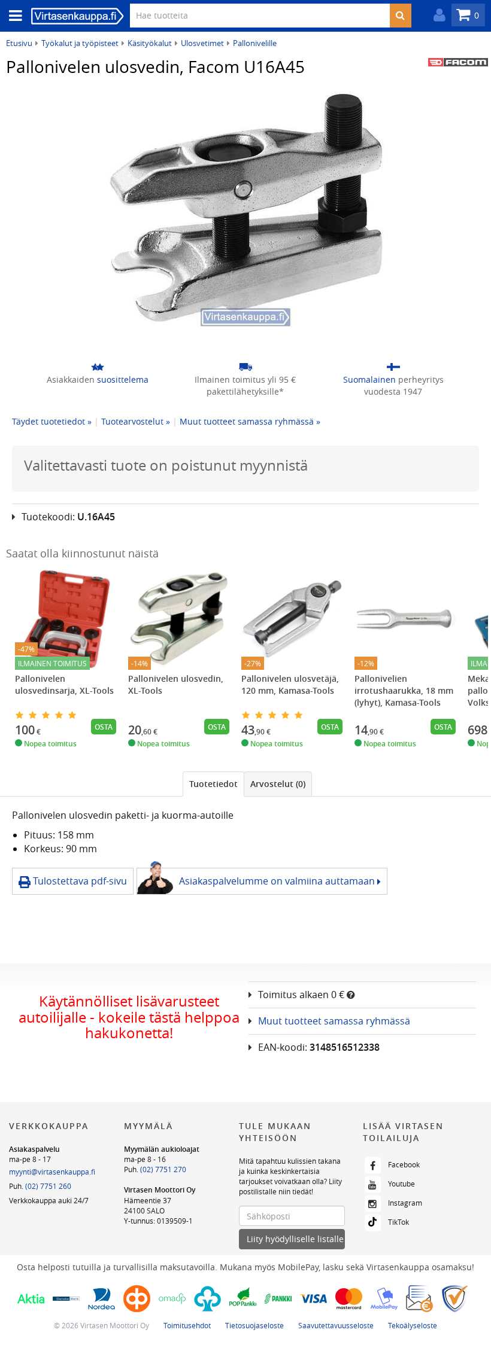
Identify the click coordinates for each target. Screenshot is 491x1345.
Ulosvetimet (202, 43)
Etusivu (19, 43)
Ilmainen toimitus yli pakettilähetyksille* (245, 385)
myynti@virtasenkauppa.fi (52, 1171)
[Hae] (400, 16)
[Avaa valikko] (12, 16)
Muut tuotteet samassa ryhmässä (334, 1020)
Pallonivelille (255, 43)
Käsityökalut (150, 43)
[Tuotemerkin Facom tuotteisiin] (458, 62)
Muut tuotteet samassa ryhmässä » (250, 421)
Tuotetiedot (213, 783)
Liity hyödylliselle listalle (295, 1239)
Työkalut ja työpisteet (80, 43)
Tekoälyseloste (412, 1325)
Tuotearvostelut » (135, 421)
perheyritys (393, 385)
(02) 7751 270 (163, 1169)
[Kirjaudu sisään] (436, 15)
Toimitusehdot (187, 1325)
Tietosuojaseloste (254, 1325)
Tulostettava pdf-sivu (79, 880)
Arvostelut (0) (277, 783)
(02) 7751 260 (48, 1186)
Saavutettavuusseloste (336, 1325)
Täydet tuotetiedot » (52, 421)
